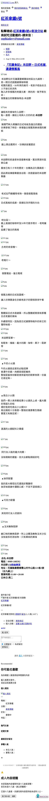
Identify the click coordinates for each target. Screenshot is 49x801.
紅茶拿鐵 (5, 601)
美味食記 (19, 621)
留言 (23, 614)
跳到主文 (5, 25)
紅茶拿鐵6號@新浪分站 (28, 31)
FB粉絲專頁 (14, 564)
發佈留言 (5, 647)
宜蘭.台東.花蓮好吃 (24, 624)
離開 (13, 796)
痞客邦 (18, 614)
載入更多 (5, 632)
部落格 (8, 52)
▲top (3, 628)
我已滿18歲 (6, 796)
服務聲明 (25, 768)
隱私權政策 (42, 765)
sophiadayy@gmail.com (15, 38)
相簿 (8, 49)
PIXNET (11, 765)
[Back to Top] (42, 796)
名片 (8, 55)
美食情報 (20, 44)
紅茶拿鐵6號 (11, 18)
